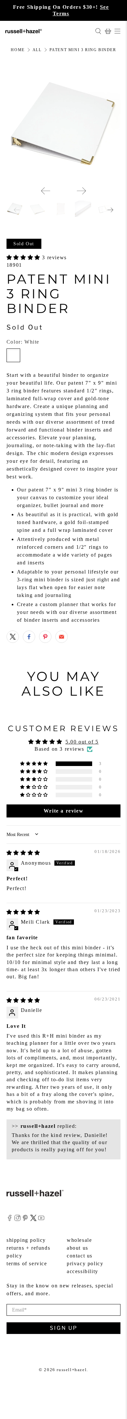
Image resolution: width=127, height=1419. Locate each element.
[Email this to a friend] (61, 637)
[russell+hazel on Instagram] (17, 1219)
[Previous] (45, 191)
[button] (24, 257)
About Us (77, 1248)
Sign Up (64, 1328)
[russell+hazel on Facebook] (10, 1219)
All (37, 50)
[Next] (81, 191)
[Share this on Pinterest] (45, 637)
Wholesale (79, 1240)
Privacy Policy (85, 1263)
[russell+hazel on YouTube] (41, 1219)
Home (17, 50)
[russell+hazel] (47, 31)
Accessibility (82, 1271)
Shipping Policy (26, 1240)
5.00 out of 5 (82, 742)
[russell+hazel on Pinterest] (25, 1219)
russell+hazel (72, 1369)
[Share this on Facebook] (29, 637)
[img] (23, 853)
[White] (13, 355)
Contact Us (79, 1255)
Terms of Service (27, 1263)
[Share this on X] (13, 637)
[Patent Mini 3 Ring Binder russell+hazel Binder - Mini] (64, 124)
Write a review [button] (63, 811)
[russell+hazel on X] (33, 1219)
